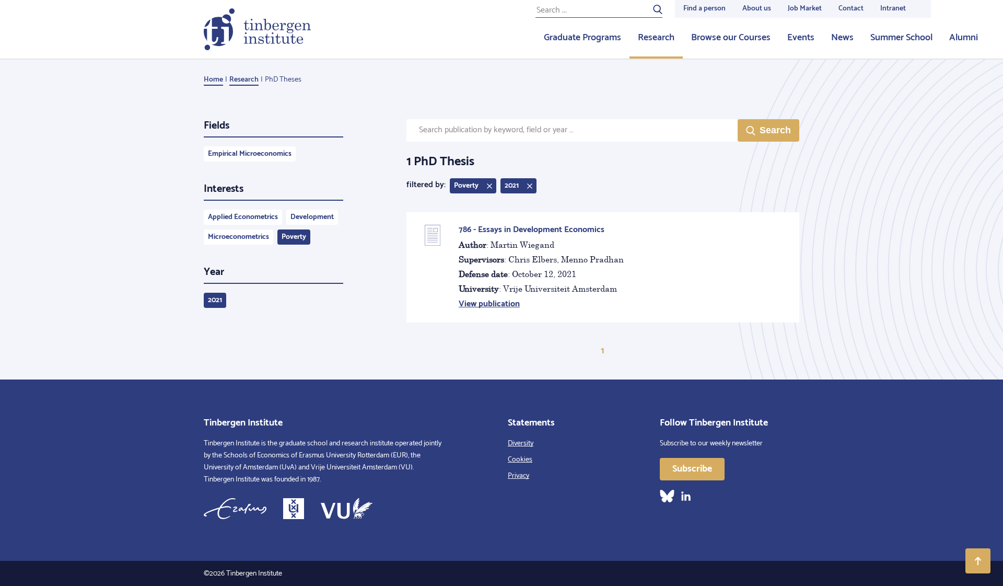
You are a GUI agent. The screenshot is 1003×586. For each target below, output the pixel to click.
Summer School (901, 37)
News (842, 37)
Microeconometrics (238, 237)
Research (656, 37)
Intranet (893, 9)
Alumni (963, 37)
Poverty (294, 237)
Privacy (518, 476)
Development (312, 217)
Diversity (520, 444)
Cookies (520, 460)
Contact (851, 9)
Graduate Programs (582, 37)
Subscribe (692, 469)
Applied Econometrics (243, 217)
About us (756, 9)
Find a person (704, 9)
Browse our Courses (731, 37)
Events (800, 37)
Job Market (805, 9)
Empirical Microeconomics (249, 154)
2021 (215, 300)
